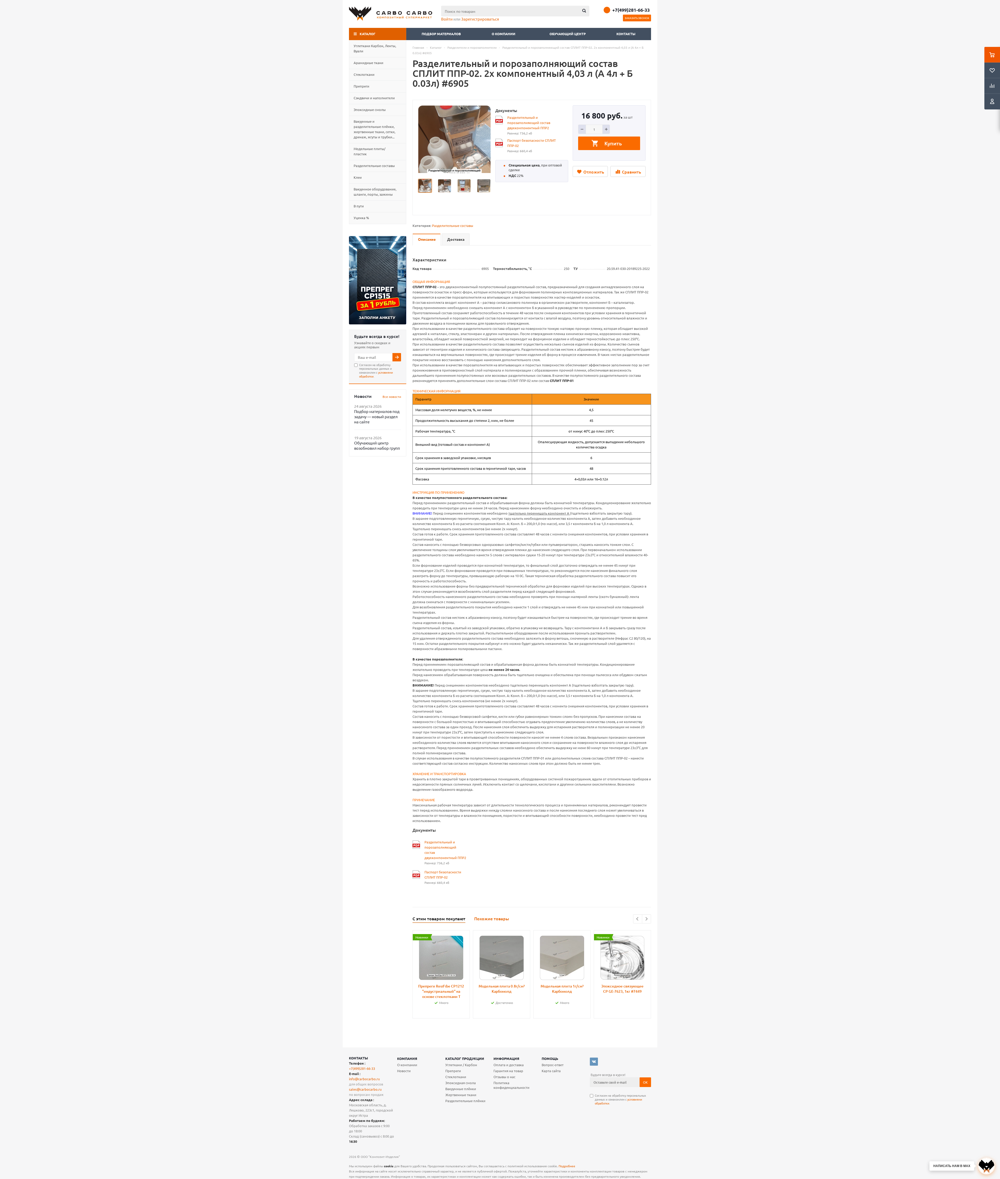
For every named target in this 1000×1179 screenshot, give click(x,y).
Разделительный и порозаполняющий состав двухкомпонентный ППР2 (528, 122)
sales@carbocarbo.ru (365, 1089)
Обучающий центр (567, 34)
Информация (506, 1058)
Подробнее (567, 1166)
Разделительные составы (374, 165)
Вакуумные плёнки (460, 1089)
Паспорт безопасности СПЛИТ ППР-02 (531, 143)
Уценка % (361, 217)
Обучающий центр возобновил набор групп (377, 445)
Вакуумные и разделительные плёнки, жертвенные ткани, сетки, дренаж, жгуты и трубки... (374, 129)
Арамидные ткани (368, 62)
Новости (404, 1071)
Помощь (550, 1058)
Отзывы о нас (504, 1077)
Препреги (361, 86)
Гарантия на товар (508, 1071)
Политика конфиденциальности (511, 1085)
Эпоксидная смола (460, 1083)
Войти (447, 18)
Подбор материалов (441, 34)
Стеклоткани (364, 74)
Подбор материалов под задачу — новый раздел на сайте (376, 416)
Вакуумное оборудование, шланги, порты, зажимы (375, 191)
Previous (637, 919)
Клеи (358, 177)
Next (646, 919)
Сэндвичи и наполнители (374, 98)
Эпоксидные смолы (370, 109)
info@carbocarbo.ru (364, 1079)
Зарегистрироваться (480, 18)
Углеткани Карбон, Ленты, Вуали (375, 48)
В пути (359, 206)
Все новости (392, 396)
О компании (504, 34)
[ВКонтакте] (594, 1062)
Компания (407, 1058)
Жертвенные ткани (460, 1094)
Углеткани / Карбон (461, 1065)
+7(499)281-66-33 (631, 10)
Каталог (368, 34)
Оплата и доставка (508, 1065)
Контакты (625, 34)
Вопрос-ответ (553, 1065)
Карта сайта (551, 1071)
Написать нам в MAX (951, 1166)
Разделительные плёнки (465, 1100)
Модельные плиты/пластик (369, 151)
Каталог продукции (464, 1058)
